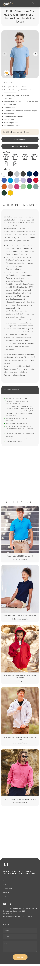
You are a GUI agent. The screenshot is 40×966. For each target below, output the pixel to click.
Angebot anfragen (20, 146)
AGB (4, 885)
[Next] (35, 54)
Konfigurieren (20, 139)
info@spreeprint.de (10, 917)
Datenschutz (7, 888)
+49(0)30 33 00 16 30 (26, 917)
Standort (6, 881)
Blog (4, 896)
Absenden (20, 957)
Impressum (7, 892)
